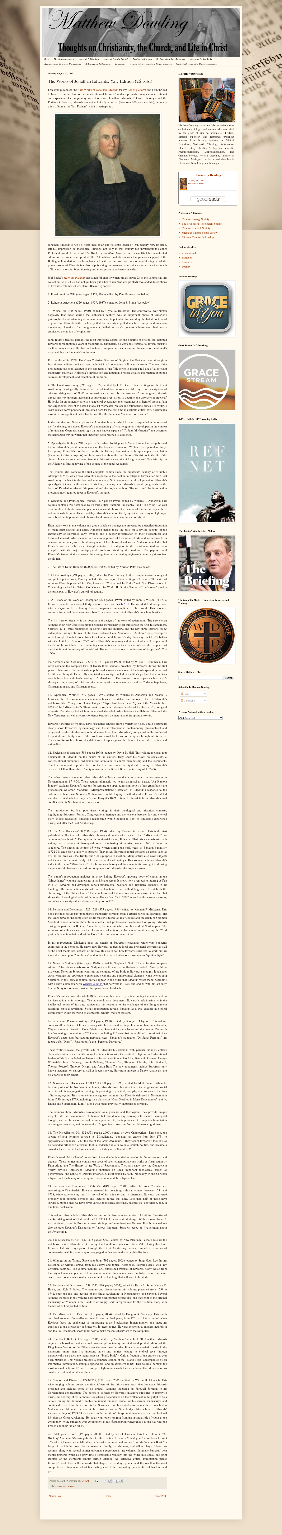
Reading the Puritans (142, 59)
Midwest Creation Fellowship (198, 237)
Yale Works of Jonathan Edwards (98, 90)
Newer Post (55, 1496)
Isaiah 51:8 (122, 604)
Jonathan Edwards (66, 1486)
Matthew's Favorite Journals (115, 59)
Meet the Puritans (74, 277)
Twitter (186, 267)
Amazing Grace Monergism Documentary (63, 64)
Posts (186, 694)
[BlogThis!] (110, 1481)
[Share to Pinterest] (121, 1481)
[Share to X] (113, 1481)
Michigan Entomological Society (200, 232)
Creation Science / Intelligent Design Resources (151, 64)
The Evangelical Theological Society (202, 223)
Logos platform (137, 90)
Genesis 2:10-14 (93, 984)
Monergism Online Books (201, 59)
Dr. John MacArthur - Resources (170, 59)
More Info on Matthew (64, 59)
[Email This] (106, 1481)
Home (46, 59)
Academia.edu (189, 253)
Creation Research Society (196, 228)
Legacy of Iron (196, 180)
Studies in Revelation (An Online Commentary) (197, 64)
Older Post (160, 1496)
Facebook (187, 257)
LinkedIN (187, 262)
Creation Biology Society (195, 219)
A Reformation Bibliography (98, 64)
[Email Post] (96, 1480)
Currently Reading (208, 175)
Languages (120, 64)
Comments (189, 700)
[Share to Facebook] (117, 1481)
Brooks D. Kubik (197, 183)
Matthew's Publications (88, 59)
